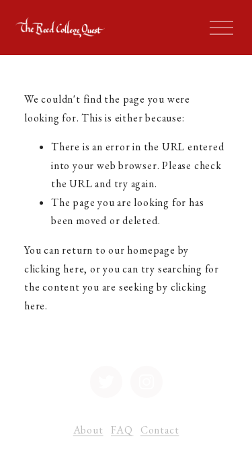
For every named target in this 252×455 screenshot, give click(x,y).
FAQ (121, 430)
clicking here (54, 269)
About (88, 430)
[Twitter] (106, 382)
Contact (159, 430)
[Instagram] (146, 382)
